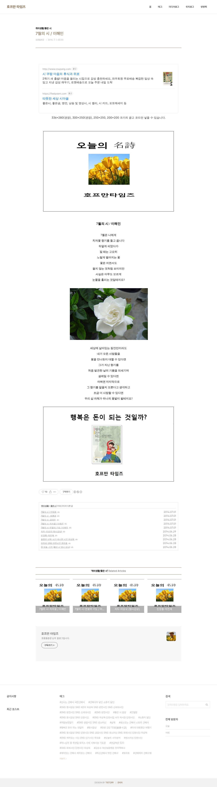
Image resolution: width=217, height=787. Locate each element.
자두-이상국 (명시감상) (51, 531)
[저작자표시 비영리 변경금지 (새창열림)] (77, 492)
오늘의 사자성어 (112, 737)
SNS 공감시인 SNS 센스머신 (92, 722)
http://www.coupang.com (57, 69)
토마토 (126, 753)
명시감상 (92, 727)
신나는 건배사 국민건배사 (73, 702)
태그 (160, 6)
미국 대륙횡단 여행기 (141, 727)
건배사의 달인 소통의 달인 (102, 702)
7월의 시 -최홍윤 (48, 516)
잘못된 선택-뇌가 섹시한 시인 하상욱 (57, 539)
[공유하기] (50, 491)
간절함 (134, 712)
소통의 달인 (145, 717)
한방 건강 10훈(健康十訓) (114, 727)
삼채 (113, 722)
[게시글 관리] (55, 491)
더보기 (62, 758)
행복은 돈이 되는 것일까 (72, 727)
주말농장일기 (67, 722)
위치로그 (190, 6)
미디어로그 (174, 6)
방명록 (204, 6)
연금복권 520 (117, 743)
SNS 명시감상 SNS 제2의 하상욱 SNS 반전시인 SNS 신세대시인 (92, 707)
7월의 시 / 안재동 (48, 512)
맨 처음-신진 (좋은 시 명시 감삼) (55, 547)
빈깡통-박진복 (47, 535)
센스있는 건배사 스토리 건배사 (134, 722)
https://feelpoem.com (54, 93)
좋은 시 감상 (120, 712)
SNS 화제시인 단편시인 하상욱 (75, 748)
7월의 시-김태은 (48, 520)
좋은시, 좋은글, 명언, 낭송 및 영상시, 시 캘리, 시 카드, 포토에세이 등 (84, 103)
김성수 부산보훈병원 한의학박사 (110, 748)
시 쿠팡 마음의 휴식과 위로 (61, 74)
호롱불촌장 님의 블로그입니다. (55, 638)
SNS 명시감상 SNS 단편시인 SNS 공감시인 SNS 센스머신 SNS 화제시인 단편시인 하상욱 (104, 732)
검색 (207, 705)
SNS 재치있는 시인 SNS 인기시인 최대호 (80, 737)
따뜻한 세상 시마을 (56, 98)
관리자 (120, 782)
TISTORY (109, 782)
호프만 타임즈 (16, 7)
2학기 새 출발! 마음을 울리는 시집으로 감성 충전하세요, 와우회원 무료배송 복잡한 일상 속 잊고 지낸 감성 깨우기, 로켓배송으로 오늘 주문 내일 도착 (98, 80)
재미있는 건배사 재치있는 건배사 (76, 753)
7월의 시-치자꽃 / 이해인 (52, 523)
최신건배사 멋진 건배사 (107, 753)
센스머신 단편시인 (133, 737)
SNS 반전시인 (103, 712)
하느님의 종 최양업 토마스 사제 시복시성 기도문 (83, 743)
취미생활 (45, 506)
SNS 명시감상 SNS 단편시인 (75, 717)
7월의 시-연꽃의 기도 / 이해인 (54, 527)
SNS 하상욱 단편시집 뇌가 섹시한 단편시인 (114, 717)
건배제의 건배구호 (143, 753)
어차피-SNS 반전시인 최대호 (54, 543)
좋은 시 (53, 506)
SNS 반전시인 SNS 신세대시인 (76, 712)
